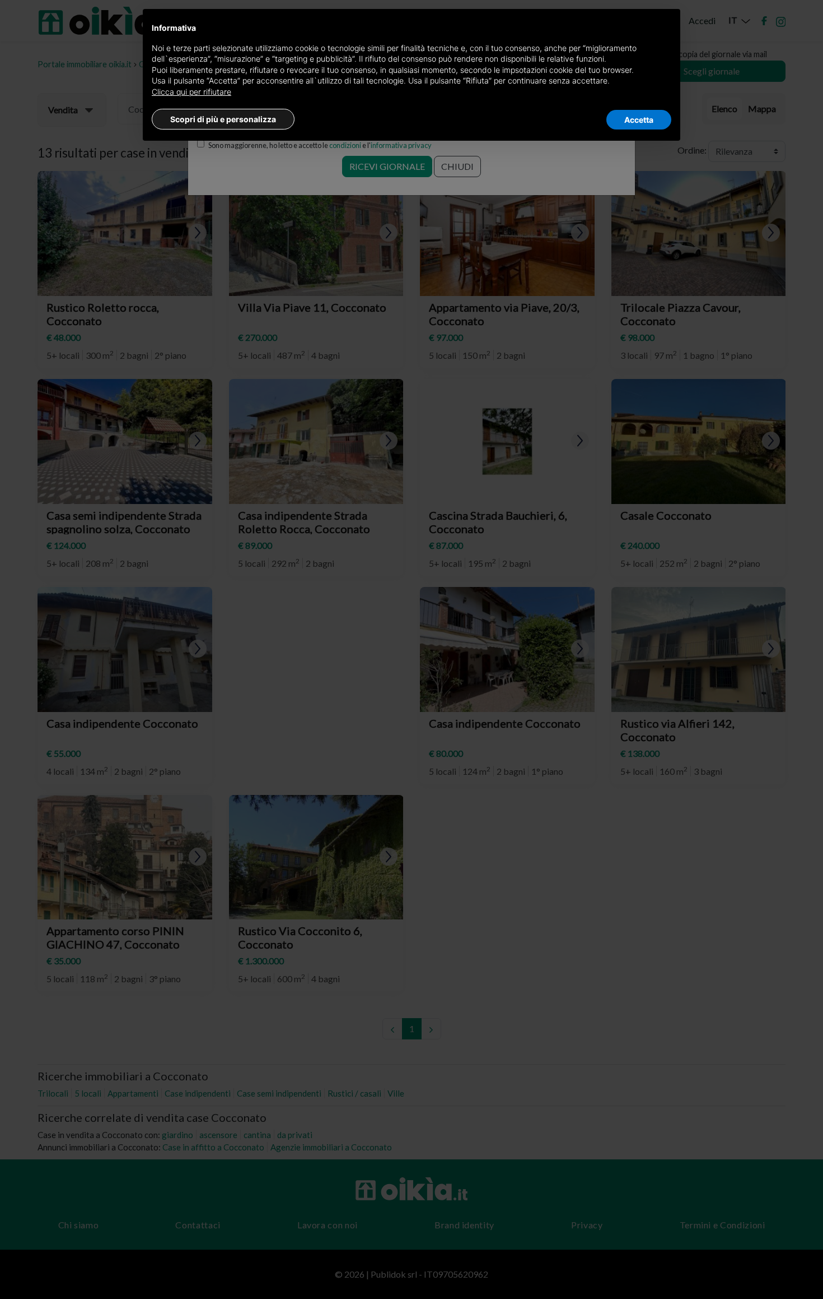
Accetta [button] (638, 119)
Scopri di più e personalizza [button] (223, 119)
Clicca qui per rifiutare (191, 91)
